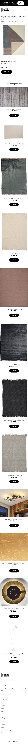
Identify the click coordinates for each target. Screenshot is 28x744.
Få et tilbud (20, 3)
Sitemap (3, 733)
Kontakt (3, 724)
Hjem (2, 21)
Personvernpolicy (6, 730)
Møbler (3, 708)
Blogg (3, 721)
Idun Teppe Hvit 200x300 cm (14, 254)
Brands (10, 61)
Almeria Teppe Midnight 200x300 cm (14, 198)
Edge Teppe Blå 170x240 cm (14, 365)
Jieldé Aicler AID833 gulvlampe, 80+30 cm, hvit (14, 654)
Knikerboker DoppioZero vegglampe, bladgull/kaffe (14, 609)
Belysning (3, 702)
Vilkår (2, 727)
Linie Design (16, 61)
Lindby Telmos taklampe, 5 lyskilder (14, 519)
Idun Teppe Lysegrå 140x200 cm (14, 475)
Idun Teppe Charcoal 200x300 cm (14, 420)
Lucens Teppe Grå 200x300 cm (14, 109)
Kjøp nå (6, 72)
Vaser (2, 711)
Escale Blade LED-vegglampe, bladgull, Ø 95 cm (14, 563)
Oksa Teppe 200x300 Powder (14, 309)
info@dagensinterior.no (7, 694)
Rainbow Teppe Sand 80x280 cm (14, 143)
